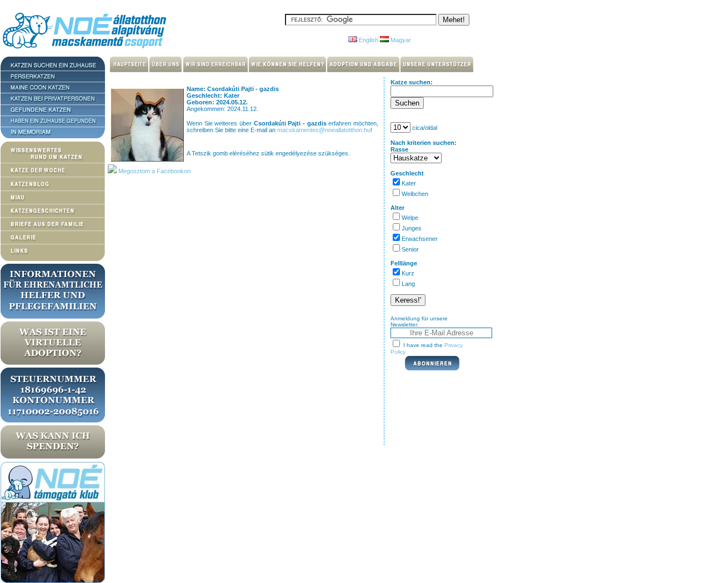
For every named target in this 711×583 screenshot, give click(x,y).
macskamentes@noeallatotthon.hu (323, 130)
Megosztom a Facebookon (154, 171)
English (367, 40)
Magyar (400, 40)
